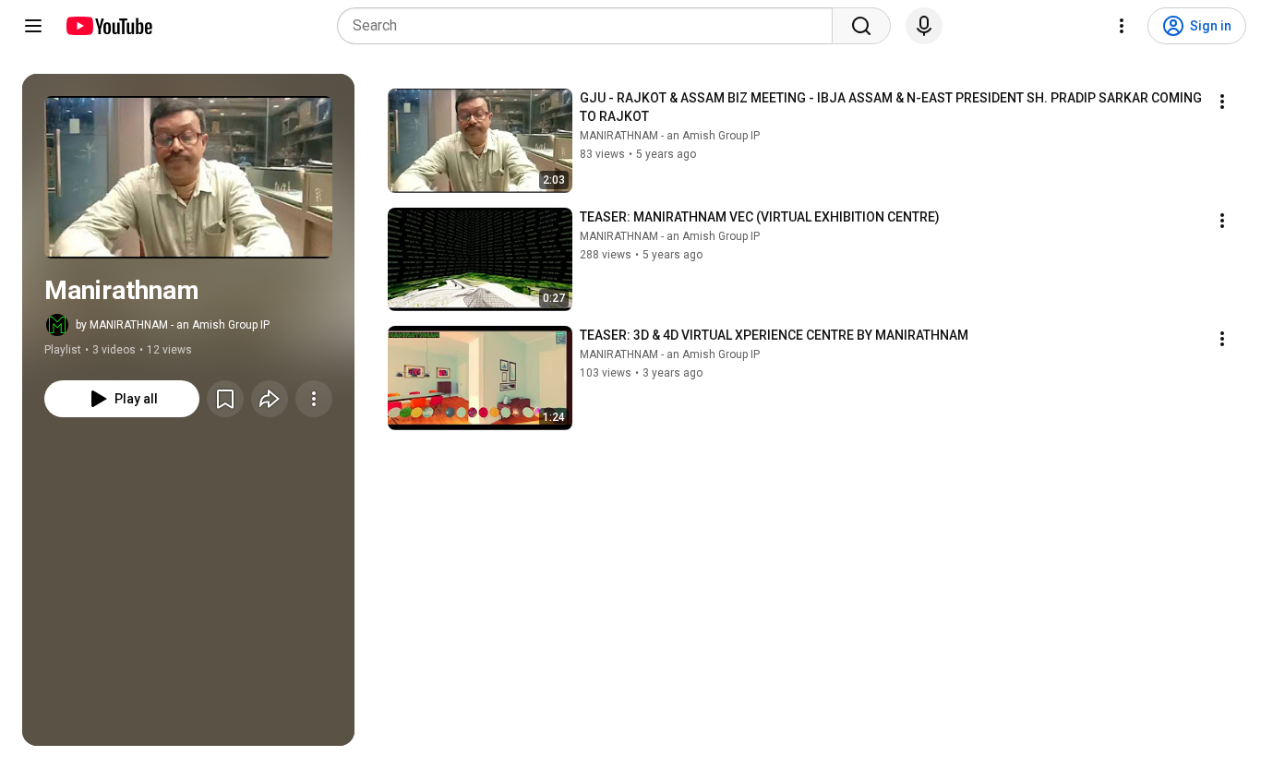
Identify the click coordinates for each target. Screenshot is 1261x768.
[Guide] (33, 26)
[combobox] (590, 26)
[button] (188, 177)
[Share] (269, 398)
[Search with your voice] (924, 25)
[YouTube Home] (108, 26)
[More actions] (313, 398)
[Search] (861, 25)
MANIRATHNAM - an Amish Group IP (670, 135)
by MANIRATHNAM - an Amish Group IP (173, 324)
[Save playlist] (225, 398)
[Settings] (1122, 26)
